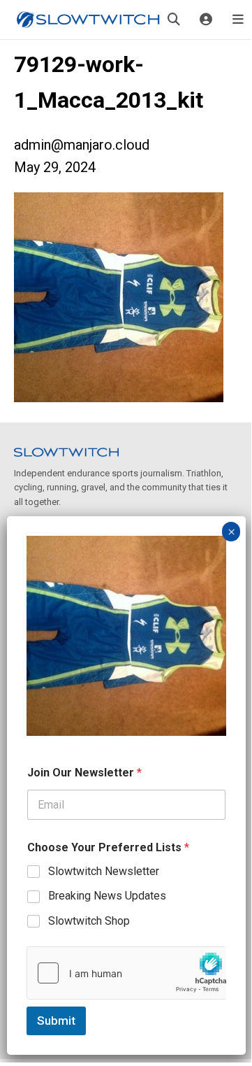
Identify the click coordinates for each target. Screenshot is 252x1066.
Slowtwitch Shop (89, 921)
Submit (56, 1021)
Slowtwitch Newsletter (103, 871)
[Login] (206, 20)
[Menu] (238, 20)
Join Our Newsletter (84, 772)
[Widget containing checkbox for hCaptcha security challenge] (126, 973)
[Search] (174, 20)
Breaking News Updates (107, 895)
